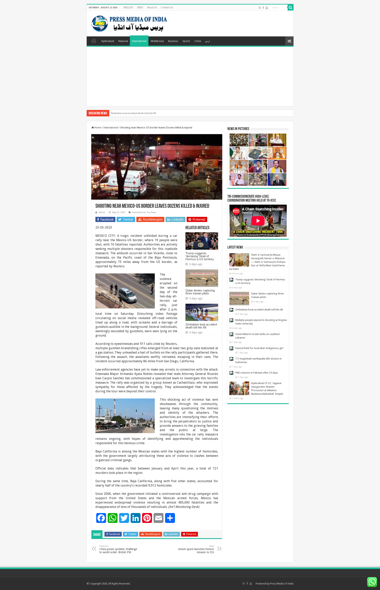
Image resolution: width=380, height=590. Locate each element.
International (139, 41)
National (123, 41)
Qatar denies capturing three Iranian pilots (200, 292)
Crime (197, 41)
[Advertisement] (190, 76)
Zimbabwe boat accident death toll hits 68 (133, 113)
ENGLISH (128, 7)
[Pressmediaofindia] (129, 23)
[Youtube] (266, 7)
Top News (151, 212)
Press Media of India (282, 583)
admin (102, 212)
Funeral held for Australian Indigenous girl (259, 348)
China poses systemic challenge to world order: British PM (118, 549)
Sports (186, 41)
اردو (207, 41)
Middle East (157, 41)
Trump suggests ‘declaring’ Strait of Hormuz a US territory (199, 256)
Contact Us (167, 7)
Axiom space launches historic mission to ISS (196, 549)
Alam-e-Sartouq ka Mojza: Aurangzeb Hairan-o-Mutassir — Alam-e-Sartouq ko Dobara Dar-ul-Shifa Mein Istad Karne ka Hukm (257, 261)
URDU (140, 7)
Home (94, 40)
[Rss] (259, 7)
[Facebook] (263, 7)
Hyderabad (107, 41)
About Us (152, 7)
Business (173, 41)
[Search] (291, 7)
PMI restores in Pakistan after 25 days (256, 372)
